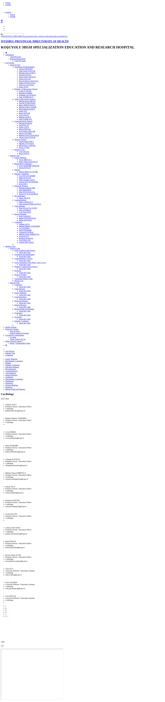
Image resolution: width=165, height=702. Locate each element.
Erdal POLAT (24, 125)
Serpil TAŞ (23, 111)
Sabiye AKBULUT (26, 202)
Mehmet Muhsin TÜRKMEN (29, 226)
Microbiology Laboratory (14, 379)
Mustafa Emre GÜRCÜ (27, 73)
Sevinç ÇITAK (24, 148)
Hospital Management (17, 59)
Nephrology (18, 313)
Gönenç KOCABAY (26, 242)
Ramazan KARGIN (26, 238)
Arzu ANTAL (24, 115)
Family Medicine (20, 158)
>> (6, 616)
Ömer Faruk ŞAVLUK (27, 71)
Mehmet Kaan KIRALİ (27, 101)
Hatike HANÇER (25, 220)
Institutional (9, 55)
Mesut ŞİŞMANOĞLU (27, 105)
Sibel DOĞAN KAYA (27, 192)
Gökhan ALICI (24, 224)
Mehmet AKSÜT (25, 117)
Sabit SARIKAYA (25, 119)
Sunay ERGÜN (24, 198)
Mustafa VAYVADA (26, 144)
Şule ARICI (23, 184)
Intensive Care (19, 150)
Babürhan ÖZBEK (25, 93)
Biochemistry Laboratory (23, 164)
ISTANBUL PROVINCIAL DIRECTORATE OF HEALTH (35, 41)
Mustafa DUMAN (25, 123)
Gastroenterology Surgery (23, 121)
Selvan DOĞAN (25, 168)
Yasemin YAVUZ (25, 75)
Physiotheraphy (19, 196)
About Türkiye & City (18, 339)
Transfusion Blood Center (23, 279)
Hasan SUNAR (24, 113)
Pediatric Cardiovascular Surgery (26, 89)
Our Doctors (9, 63)
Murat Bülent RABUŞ (27, 109)
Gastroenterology (20, 200)
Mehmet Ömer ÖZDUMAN (29, 135)
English (8, 5)
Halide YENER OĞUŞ (27, 83)
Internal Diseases (20, 214)
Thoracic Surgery (20, 139)
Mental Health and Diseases (24, 309)
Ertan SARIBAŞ (25, 210)
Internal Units (15, 156)
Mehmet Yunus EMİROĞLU (29, 234)
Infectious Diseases (21, 186)
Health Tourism (10, 327)
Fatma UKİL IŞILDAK (27, 77)
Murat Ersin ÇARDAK (27, 146)
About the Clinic (25, 252)
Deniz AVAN (23, 87)
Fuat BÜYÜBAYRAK (27, 103)
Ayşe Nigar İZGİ (25, 212)
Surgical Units (15, 65)
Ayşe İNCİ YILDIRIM (27, 176)
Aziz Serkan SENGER (27, 131)
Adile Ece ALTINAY (26, 85)
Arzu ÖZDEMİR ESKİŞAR (29, 166)
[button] (8, 12)
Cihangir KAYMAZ (26, 232)
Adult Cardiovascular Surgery (25, 99)
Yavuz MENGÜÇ (25, 160)
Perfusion (17, 271)
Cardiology (18, 222)
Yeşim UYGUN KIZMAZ (28, 194)
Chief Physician (15, 57)
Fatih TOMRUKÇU (26, 97)
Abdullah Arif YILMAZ (27, 95)
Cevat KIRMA (24, 228)
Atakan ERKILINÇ (26, 69)
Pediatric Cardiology (21, 174)
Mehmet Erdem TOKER (27, 107)
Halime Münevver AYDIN (28, 172)
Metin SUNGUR (25, 178)
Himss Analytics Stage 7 (14, 341)
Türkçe (7, 3)
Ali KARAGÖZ (25, 240)
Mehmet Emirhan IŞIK (27, 188)
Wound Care (18, 281)
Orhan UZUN (24, 127)
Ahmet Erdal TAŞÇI (26, 141)
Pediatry (17, 170)
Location (13, 337)
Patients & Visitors (12, 329)
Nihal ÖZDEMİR (25, 230)
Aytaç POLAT (24, 152)
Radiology (9, 387)
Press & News (15, 331)
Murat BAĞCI (24, 154)
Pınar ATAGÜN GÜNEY (28, 208)
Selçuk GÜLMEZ (25, 133)
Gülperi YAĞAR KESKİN (28, 182)
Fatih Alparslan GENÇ (27, 180)
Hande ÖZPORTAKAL (27, 218)
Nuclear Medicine (11, 385)
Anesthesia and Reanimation (24, 67)
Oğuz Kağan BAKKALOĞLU (30, 204)
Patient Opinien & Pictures (19, 333)
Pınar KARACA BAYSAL (28, 81)
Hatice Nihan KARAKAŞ (28, 162)
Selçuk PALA (24, 236)
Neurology (18, 317)
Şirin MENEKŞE (25, 190)
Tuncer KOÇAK (25, 79)
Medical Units (10, 246)
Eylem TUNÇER (25, 91)
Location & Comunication (14, 335)
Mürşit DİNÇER (25, 129)
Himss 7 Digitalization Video (20, 343)
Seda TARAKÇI (25, 216)
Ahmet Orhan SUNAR (27, 137)
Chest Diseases (19, 206)
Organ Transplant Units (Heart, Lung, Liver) (30, 263)
